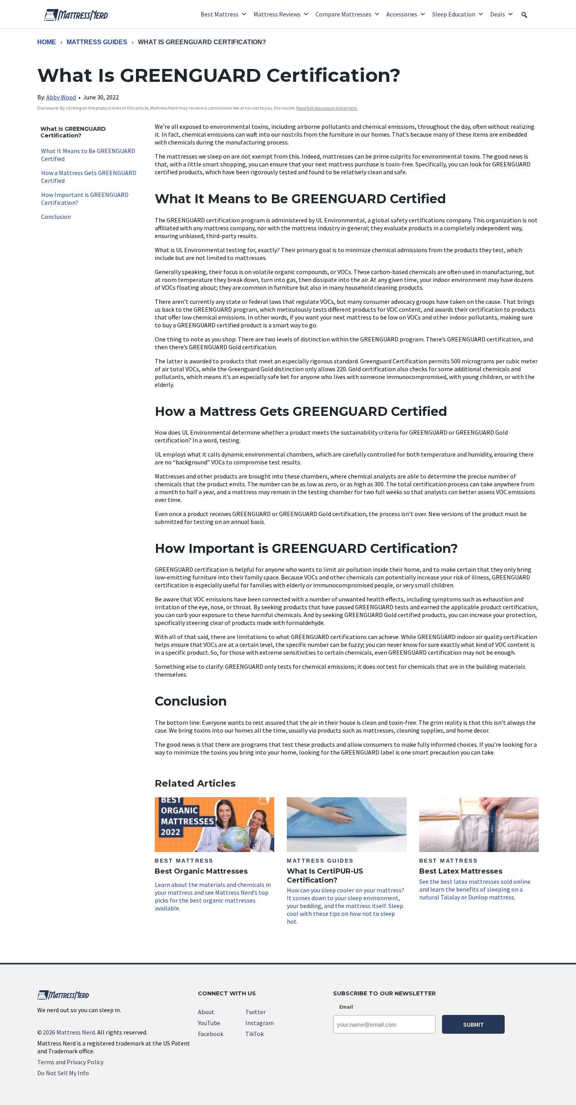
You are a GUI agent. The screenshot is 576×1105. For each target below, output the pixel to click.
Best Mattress (220, 14)
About (206, 1012)
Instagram (259, 1023)
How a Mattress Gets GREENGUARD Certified (88, 176)
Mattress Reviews (277, 14)
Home (46, 42)
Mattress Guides (97, 42)
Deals (497, 14)
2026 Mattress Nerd (66, 1032)
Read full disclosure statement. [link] (327, 108)
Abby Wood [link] (61, 97)
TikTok (254, 1034)
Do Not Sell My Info (63, 1073)
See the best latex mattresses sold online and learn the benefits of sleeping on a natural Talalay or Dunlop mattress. (475, 879)
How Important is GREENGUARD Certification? (85, 198)
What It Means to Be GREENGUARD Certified (88, 154)
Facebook (210, 1034)
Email (346, 1006)
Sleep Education (453, 14)
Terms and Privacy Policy (70, 1062)
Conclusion (56, 216)
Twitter (255, 1012)
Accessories (401, 14)
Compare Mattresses (343, 14)
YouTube (209, 1023)
